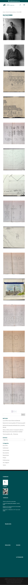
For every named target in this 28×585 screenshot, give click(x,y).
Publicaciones (6, 460)
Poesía (17, 550)
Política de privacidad (7, 518)
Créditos (4, 516)
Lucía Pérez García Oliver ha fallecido (11, 420)
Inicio (4, 12)
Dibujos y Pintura (8, 554)
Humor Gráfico (8, 534)
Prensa (4, 457)
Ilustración (7, 532)
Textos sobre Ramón (9, 538)
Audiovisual (5, 448)
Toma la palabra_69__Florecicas (10, 434)
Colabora (18, 569)
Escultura (7, 531)
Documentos (6, 453)
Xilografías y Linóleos (9, 552)
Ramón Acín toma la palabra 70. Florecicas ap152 (14, 423)
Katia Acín (7, 545)
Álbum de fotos (8, 540)
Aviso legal (5, 512)
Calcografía (7, 550)
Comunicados (6, 450)
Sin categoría (6, 462)
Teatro (4, 465)
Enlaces (17, 567)
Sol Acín (17, 564)
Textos (6, 559)
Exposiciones (6, 455)
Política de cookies (7, 514)
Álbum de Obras (8, 542)
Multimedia (18, 566)
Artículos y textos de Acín (10, 536)
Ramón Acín (18, 560)
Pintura (6, 529)
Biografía (7, 527)
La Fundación (19, 557)
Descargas (18, 571)
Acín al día (5, 445)
